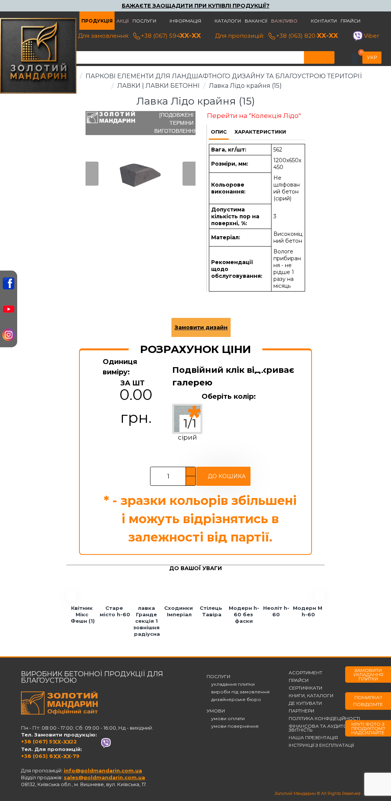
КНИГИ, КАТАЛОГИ (311, 696)
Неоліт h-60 (276, 611)
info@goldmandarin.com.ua (103, 770)
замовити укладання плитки (368, 674)
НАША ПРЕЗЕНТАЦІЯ (313, 738)
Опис (219, 132)
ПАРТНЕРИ (301, 711)
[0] (354, 58)
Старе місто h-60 (115, 611)
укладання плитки (231, 684)
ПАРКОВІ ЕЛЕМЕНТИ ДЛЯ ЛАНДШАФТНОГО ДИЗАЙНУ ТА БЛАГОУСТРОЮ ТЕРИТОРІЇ (224, 76)
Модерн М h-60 (308, 611)
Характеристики (260, 132)
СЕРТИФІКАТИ (305, 688)
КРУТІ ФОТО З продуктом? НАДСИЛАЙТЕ (368, 728)
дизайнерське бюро (234, 699)
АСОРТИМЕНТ (305, 673)
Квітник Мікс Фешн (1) (83, 614)
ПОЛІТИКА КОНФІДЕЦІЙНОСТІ (324, 718)
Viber (371, 35)
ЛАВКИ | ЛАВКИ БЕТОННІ (158, 85)
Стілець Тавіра (212, 611)
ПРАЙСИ (299, 680)
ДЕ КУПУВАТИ (305, 703)
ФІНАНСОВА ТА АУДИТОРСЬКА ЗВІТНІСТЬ (326, 728)
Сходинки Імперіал (179, 611)
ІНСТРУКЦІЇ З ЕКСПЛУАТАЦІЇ (321, 745)
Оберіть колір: (229, 396)
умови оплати (226, 718)
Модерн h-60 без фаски (244, 614)
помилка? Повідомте (368, 701)
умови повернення (233, 726)
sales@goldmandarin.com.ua (104, 777)
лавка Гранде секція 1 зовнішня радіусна (147, 621)
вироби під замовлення (238, 692)
